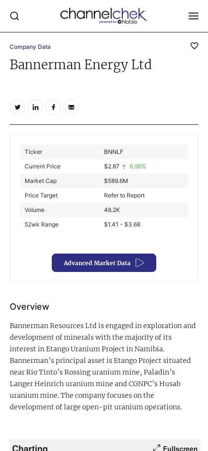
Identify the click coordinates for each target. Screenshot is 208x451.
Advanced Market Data (97, 263)
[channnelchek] (104, 16)
